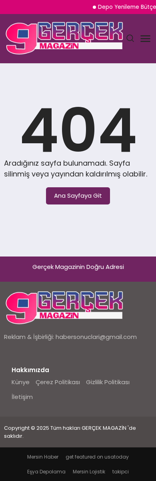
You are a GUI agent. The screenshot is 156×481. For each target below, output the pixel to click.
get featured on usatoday (97, 456)
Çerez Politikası (58, 382)
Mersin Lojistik (89, 471)
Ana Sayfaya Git (78, 195)
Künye (21, 382)
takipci (120, 471)
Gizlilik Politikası (108, 382)
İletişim (22, 397)
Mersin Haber (42, 456)
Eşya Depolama (46, 471)
